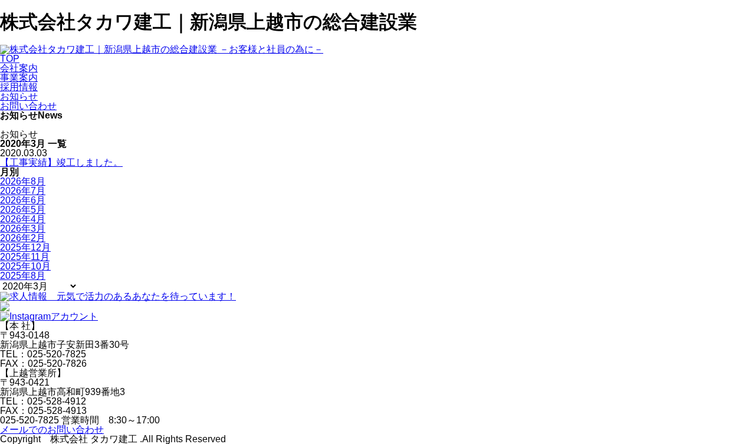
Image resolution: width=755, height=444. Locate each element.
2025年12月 (25, 247)
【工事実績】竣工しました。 (61, 162)
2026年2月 (22, 238)
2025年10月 (25, 266)
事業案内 (19, 78)
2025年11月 (25, 257)
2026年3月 (22, 228)
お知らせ (19, 96)
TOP (9, 59)
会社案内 (19, 68)
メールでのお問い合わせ (52, 430)
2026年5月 (22, 210)
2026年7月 (22, 191)
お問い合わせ (28, 106)
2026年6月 (22, 200)
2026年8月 (22, 181)
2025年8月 (22, 276)
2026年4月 (22, 219)
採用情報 (19, 87)
